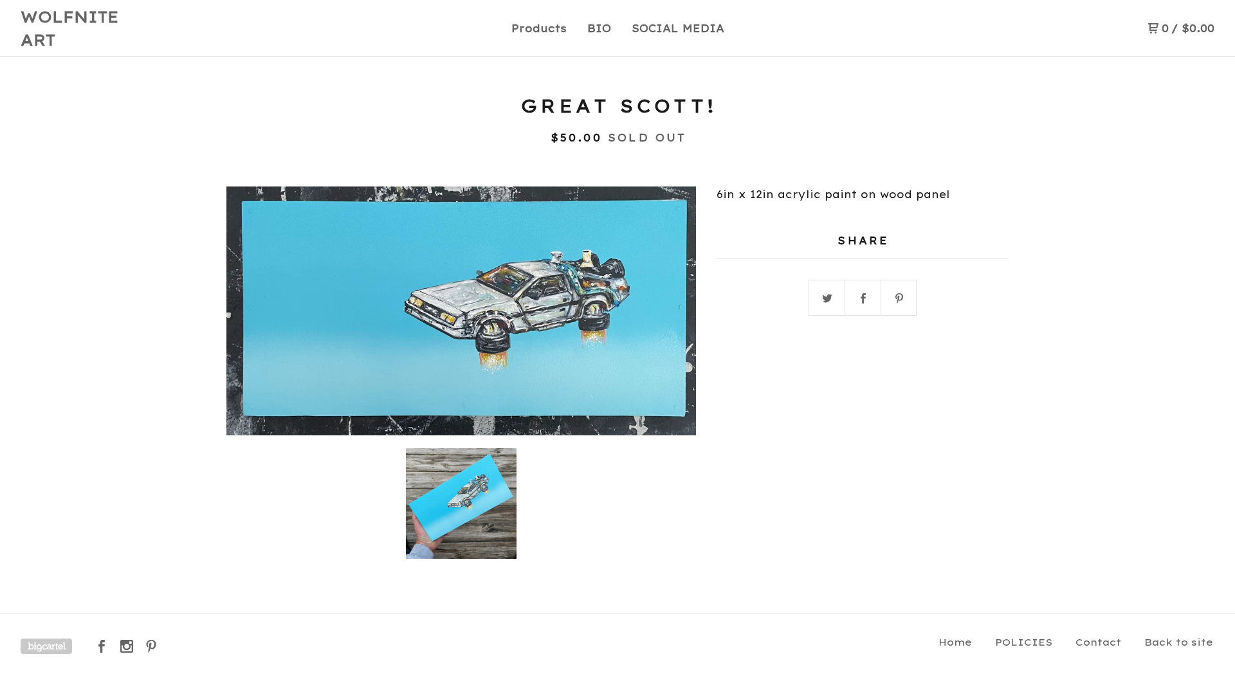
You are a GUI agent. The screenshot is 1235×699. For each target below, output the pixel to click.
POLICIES (1023, 642)
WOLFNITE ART (70, 28)
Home (955, 642)
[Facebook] (102, 646)
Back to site (1178, 642)
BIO (599, 28)
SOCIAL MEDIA (678, 28)
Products (539, 28)
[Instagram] (127, 646)
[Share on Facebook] (863, 298)
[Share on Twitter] (827, 298)
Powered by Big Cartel (46, 646)
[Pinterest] (151, 646)
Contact (1098, 642)
